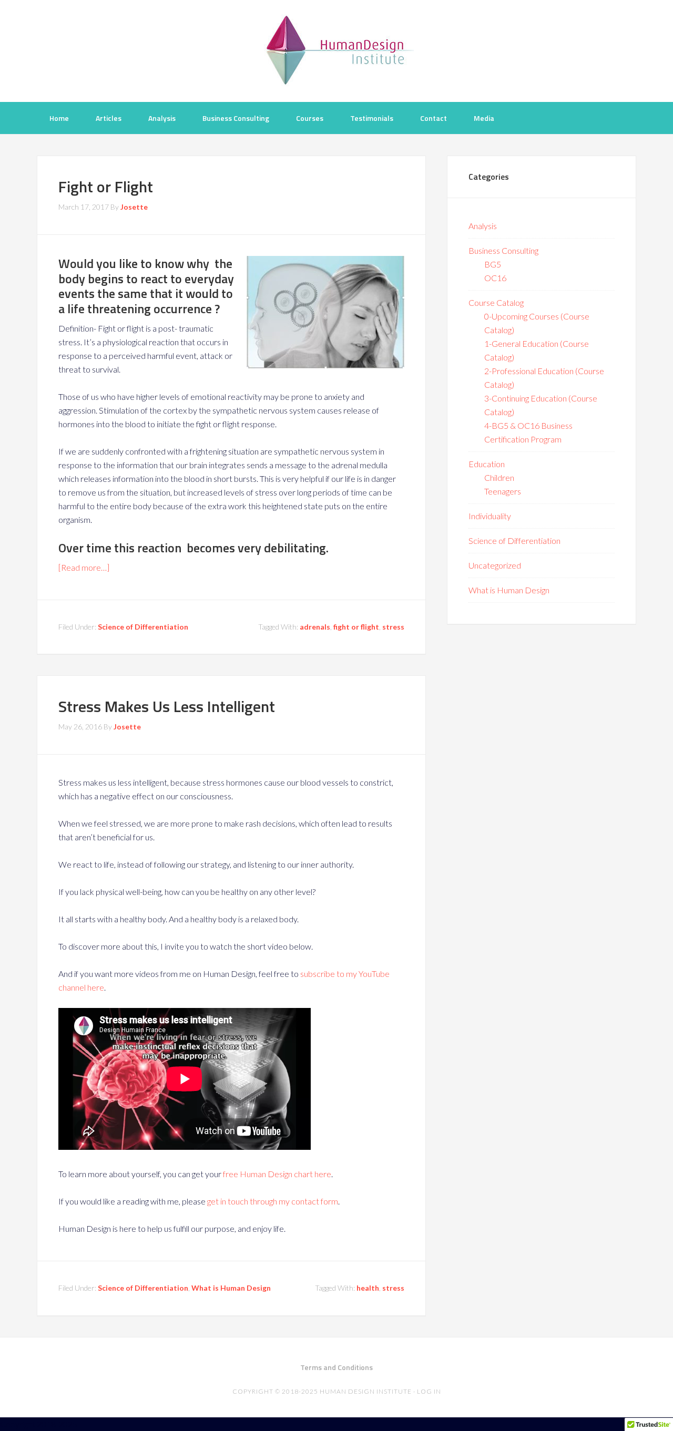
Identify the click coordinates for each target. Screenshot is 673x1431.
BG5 (492, 264)
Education (486, 464)
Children (499, 477)
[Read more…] (83, 567)
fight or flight (356, 626)
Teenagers (502, 491)
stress (393, 626)
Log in (429, 1391)
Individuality (489, 516)
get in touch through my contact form (272, 1201)
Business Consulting (503, 250)
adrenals (315, 626)
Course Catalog (496, 302)
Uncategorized (494, 565)
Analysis (482, 226)
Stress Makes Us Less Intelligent (166, 706)
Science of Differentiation (143, 626)
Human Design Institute (336, 50)
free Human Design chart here (277, 1174)
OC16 (495, 278)
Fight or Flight (105, 186)
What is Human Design (231, 1287)
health (367, 1287)
